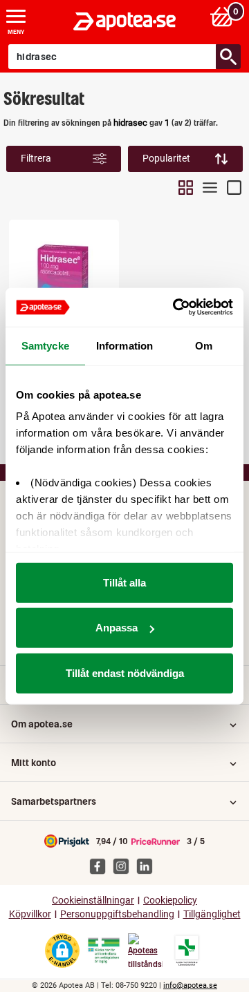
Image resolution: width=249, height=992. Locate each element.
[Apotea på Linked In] (148, 865)
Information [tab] (124, 345)
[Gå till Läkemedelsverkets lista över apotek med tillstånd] (187, 950)
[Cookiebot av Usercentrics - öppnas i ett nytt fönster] (175, 307)
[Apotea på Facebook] (101, 865)
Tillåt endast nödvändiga (125, 672)
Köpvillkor (30, 914)
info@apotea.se (190, 985)
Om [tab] (203, 345)
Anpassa (116, 627)
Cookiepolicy (170, 900)
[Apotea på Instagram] (124, 865)
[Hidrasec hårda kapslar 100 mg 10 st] (64, 278)
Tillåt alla (124, 582)
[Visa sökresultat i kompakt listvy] (210, 187)
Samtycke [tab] (45, 345)
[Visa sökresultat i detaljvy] (234, 187)
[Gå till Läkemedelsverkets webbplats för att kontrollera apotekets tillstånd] (103, 950)
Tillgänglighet (212, 914)
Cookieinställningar (93, 900)
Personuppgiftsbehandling (117, 914)
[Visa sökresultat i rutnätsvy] (185, 187)
